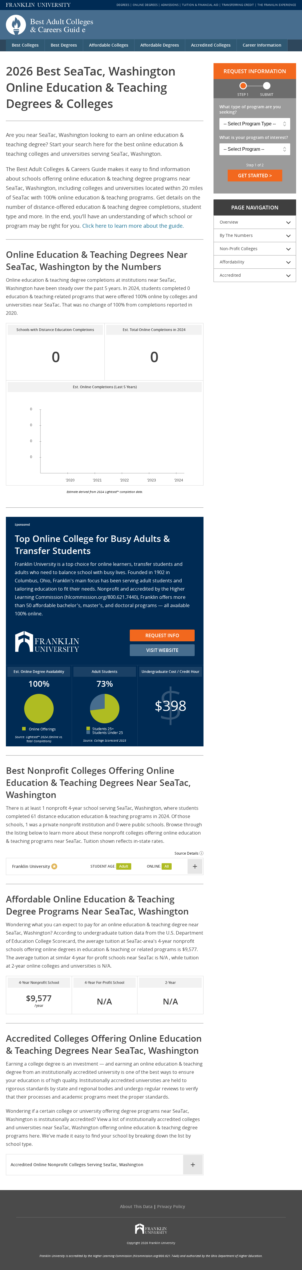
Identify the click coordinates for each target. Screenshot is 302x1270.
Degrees (122, 5)
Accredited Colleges (211, 45)
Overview (229, 222)
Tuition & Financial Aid (200, 5)
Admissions (169, 5)
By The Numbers (236, 235)
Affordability (232, 262)
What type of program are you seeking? (250, 109)
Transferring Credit (238, 5)
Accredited (230, 275)
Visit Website (162, 650)
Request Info (162, 635)
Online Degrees (145, 5)
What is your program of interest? (253, 137)
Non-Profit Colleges (238, 248)
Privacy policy (171, 1206)
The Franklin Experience (276, 5)
